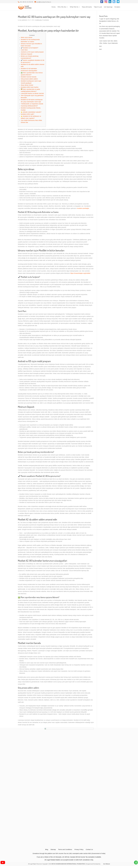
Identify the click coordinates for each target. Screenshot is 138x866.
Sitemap (53, 849)
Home (54, 7)
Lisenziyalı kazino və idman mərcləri (32, 93)
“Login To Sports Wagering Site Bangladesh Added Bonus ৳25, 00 (109, 21)
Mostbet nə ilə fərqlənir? (30, 48)
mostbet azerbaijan (83, 208)
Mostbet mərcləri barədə (28, 77)
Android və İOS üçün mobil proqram (32, 52)
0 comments (46, 20)
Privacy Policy (78, 849)
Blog (46, 849)
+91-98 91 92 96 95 (26, 2)
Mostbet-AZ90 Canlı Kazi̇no (29, 87)
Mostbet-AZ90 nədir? (27, 114)
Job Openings (108, 7)
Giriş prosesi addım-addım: (29, 79)
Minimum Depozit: (26, 54)
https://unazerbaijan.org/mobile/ (80, 273)
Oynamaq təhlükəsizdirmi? (29, 106)
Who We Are (61, 7)
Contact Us (89, 849)
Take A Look (98, 7)
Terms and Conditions (65, 849)
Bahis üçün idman (26, 37)
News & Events (87, 7)
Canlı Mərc (24, 50)
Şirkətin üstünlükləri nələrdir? (32, 112)
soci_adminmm (23, 20)
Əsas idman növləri (27, 85)
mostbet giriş (38, 20)
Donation (117, 7)
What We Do (74, 7)
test (100, 46)
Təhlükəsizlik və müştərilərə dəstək (32, 104)
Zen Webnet (106, 864)
